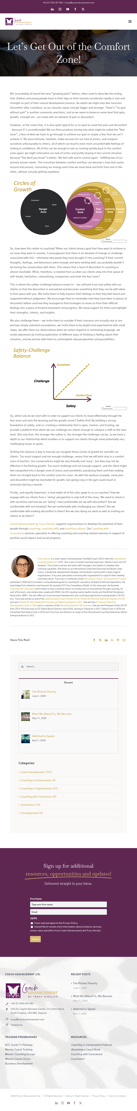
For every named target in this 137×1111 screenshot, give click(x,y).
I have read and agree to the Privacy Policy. (56, 922)
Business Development (19, 1063)
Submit (35, 939)
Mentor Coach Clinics (18, 1059)
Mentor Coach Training (18, 1049)
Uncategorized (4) (32, 813)
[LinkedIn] (106, 640)
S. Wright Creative (80, 1096)
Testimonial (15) (30, 805)
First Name (36, 898)
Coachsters (78, 1059)
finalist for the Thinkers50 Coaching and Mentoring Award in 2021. (51, 602)
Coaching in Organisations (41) (39, 788)
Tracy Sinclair (44, 559)
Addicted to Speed (43, 736)
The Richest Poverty (44, 691)
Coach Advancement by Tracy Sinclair (32, 524)
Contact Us (16, 1025)
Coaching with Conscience (22, 589)
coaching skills (50, 528)
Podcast (91, 1045)
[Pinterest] (118, 640)
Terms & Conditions (117, 1096)
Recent (68, 682)
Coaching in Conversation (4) (38, 780)
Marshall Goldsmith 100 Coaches (75, 606)
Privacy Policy (98, 1096)
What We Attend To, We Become (51, 714)
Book (85, 1049)
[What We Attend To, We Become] (25, 714)
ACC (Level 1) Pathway (19, 1045)
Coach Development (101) (36, 772)
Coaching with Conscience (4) (38, 796)
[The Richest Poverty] (25, 692)
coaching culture (75, 528)
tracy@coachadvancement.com (79, 3)
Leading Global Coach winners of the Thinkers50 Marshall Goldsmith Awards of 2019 (85, 599)
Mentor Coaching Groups (20, 1054)
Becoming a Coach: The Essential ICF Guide (105, 579)
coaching (34, 528)
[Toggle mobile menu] (130, 21)
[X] (100, 640)
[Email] (124, 640)
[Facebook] (94, 640)
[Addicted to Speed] (25, 736)
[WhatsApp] (112, 640)
